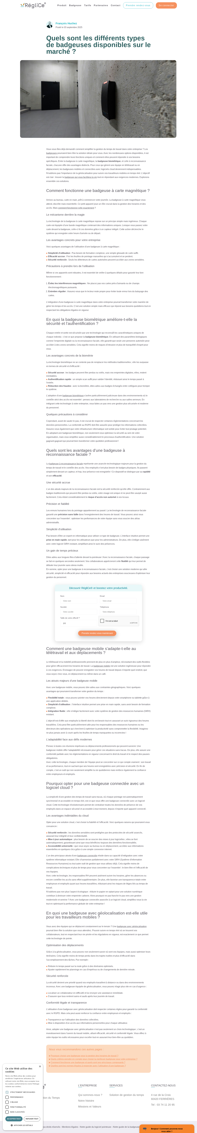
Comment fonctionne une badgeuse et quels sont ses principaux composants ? (88, 1062)
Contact (115, 5)
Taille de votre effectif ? (70, 618)
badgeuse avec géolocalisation (132, 926)
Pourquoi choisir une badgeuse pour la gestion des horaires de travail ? (84, 1056)
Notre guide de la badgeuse (126, 1127)
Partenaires (101, 5)
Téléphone (104, 607)
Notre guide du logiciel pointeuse (95, 1127)
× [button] (40, 1067)
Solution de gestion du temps (126, 1094)
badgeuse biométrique (73, 395)
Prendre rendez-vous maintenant (97, 633)
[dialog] (23, 1097)
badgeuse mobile (102, 666)
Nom (62, 596)
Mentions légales (70, 1127)
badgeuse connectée (87, 855)
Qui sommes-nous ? (90, 1094)
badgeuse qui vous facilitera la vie (81, 177)
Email (102, 596)
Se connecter (166, 5)
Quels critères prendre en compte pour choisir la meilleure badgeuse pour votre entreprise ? (94, 1059)
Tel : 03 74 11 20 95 (163, 1104)
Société (63, 607)
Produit (61, 5)
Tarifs (87, 5)
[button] (22, 1125)
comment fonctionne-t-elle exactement (76, 208)
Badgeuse (75, 5)
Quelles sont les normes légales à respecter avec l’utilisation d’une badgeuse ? (88, 1066)
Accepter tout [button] (14, 1119)
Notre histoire (86, 1100)
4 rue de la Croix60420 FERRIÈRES (162, 1096)
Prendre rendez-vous (138, 5)
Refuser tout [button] (32, 1119)
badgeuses (51, 153)
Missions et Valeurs (89, 1106)
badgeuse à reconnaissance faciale (66, 464)
